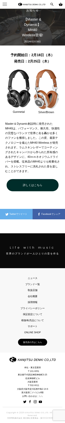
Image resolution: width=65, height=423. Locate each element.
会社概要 (32, 296)
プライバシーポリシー (32, 308)
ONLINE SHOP (32, 332)
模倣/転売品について (32, 320)
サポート (32, 326)
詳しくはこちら (32, 185)
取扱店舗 (32, 290)
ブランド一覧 (32, 284)
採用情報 (32, 302)
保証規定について (32, 314)
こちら (40, 396)
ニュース (32, 278)
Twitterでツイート (18, 214)
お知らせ (32, 10)
